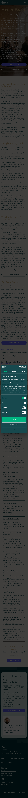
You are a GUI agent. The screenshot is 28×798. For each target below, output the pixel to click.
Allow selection (14, 424)
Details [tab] (14, 371)
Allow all (14, 419)
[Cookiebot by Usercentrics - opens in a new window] (19, 367)
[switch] (24, 403)
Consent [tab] (5, 371)
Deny (14, 429)
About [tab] (23, 371)
